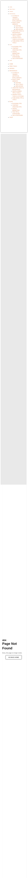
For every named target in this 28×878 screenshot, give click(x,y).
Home (10, 7)
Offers (11, 11)
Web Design (19, 29)
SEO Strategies (17, 58)
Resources (12, 13)
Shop (10, 60)
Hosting (18, 26)
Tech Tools (19, 27)
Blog (10, 44)
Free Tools (12, 9)
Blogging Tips (17, 46)
